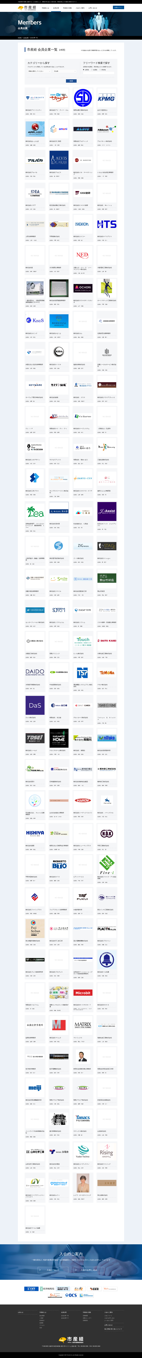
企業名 (87, 69)
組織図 (41, 1322)
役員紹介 (42, 1320)
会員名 (95, 69)
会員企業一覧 (65, 1315)
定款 (41, 1327)
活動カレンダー (87, 1318)
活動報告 (85, 1320)
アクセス (42, 1325)
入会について (53, 1270)
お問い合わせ (108, 1325)
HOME (20, 37)
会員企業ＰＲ (65, 1318)
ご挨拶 (41, 1318)
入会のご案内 (108, 1312)
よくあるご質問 (108, 1320)
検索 (71, 81)
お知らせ (20, 1312)
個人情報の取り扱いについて (113, 1329)
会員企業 (25, 37)
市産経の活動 (87, 1312)
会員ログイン (118, 7)
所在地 (104, 69)
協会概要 (42, 1315)
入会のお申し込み (89, 1270)
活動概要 (85, 1315)
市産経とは (43, 1312)
